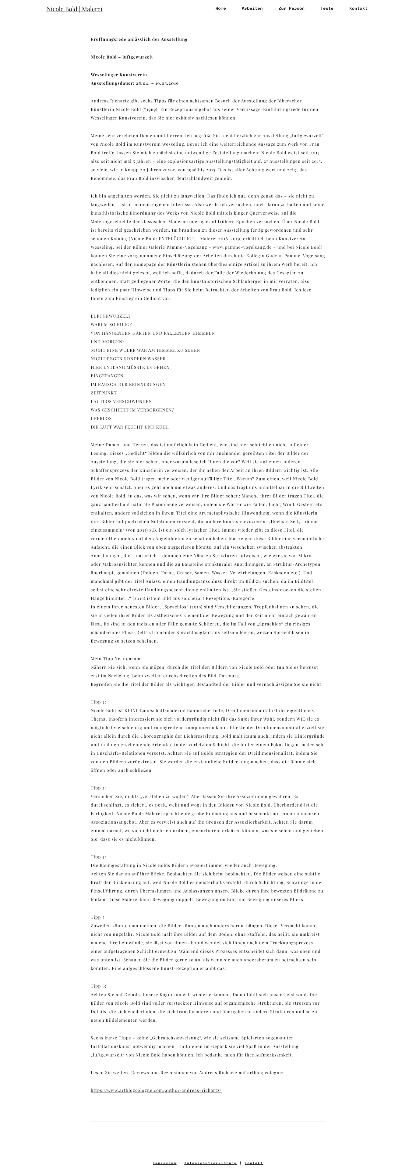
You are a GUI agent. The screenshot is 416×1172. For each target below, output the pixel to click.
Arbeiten (252, 8)
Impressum (165, 1163)
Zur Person (291, 8)
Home (221, 8)
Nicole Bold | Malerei (74, 9)
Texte (326, 8)
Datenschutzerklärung (210, 1163)
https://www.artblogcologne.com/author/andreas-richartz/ (156, 1090)
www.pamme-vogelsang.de (242, 247)
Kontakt (358, 8)
